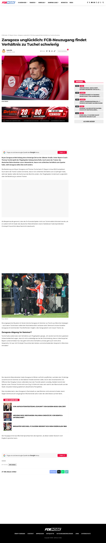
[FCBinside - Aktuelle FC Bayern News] (8, 2)
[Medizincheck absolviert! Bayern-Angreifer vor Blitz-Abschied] (89, 87)
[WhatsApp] (101, 2)
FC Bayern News (12, 35)
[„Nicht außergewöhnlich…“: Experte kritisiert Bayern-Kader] (89, 101)
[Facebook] (87, 2)
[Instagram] (96, 2)
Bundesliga (81, 106)
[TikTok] (98, 2)
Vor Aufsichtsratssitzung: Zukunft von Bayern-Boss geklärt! (39, 406)
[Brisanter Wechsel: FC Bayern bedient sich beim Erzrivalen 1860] (7, 427)
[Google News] (94, 2)
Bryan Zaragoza (12, 464)
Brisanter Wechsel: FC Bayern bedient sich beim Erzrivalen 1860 (40, 426)
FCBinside (4, 35)
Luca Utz (9, 50)
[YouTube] (92, 2)
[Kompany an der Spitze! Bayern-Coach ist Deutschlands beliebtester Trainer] (89, 108)
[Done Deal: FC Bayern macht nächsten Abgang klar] (89, 115)
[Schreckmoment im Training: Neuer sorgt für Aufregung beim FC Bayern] (89, 94)
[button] (103, 2)
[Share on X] (49, 51)
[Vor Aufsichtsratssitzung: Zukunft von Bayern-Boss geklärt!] (7, 407)
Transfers (81, 85)
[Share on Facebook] (47, 51)
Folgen (61, 152)
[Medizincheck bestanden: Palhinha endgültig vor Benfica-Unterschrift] (7, 417)
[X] (89, 2)
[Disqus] (35, 498)
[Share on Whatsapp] (52, 51)
